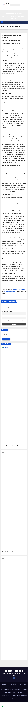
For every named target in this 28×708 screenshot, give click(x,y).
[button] (26, 22)
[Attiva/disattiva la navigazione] (14, 22)
